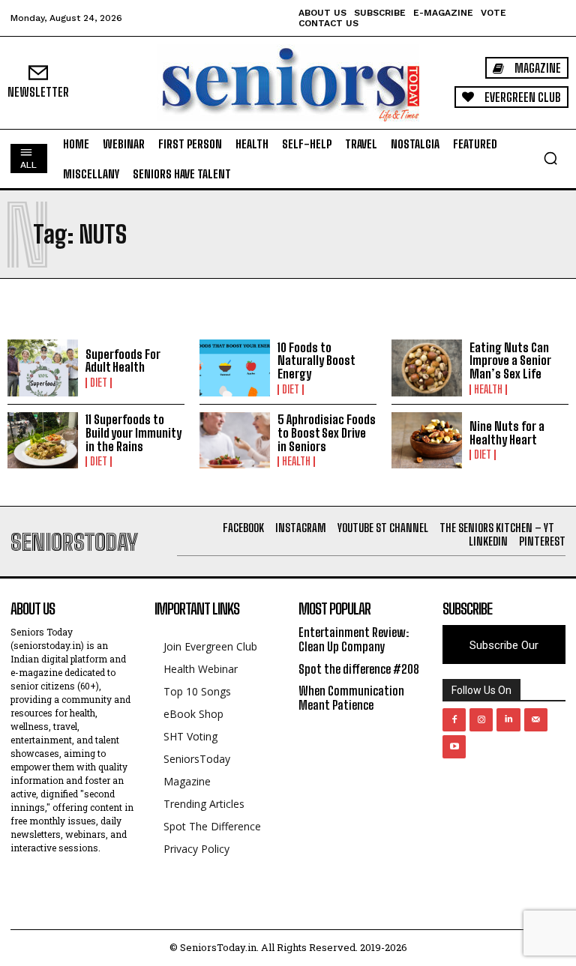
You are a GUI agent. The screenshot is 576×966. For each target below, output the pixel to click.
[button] (551, 158)
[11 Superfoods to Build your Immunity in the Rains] (43, 440)
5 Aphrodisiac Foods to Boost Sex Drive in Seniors (327, 432)
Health (488, 389)
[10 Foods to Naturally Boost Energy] (235, 367)
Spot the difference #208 (358, 669)
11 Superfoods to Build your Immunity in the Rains (134, 432)
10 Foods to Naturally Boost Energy (316, 360)
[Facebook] (454, 719)
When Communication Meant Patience (351, 697)
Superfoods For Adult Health (123, 361)
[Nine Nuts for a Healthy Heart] (427, 440)
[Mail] (536, 719)
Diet (98, 383)
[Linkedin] (508, 719)
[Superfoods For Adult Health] (43, 367)
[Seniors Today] (288, 82)
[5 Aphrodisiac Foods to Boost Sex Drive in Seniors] (235, 440)
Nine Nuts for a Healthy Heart (507, 433)
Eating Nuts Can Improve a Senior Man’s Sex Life (510, 360)
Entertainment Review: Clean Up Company (353, 639)
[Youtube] (454, 746)
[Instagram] (481, 719)
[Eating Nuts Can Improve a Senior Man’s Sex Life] (427, 367)
